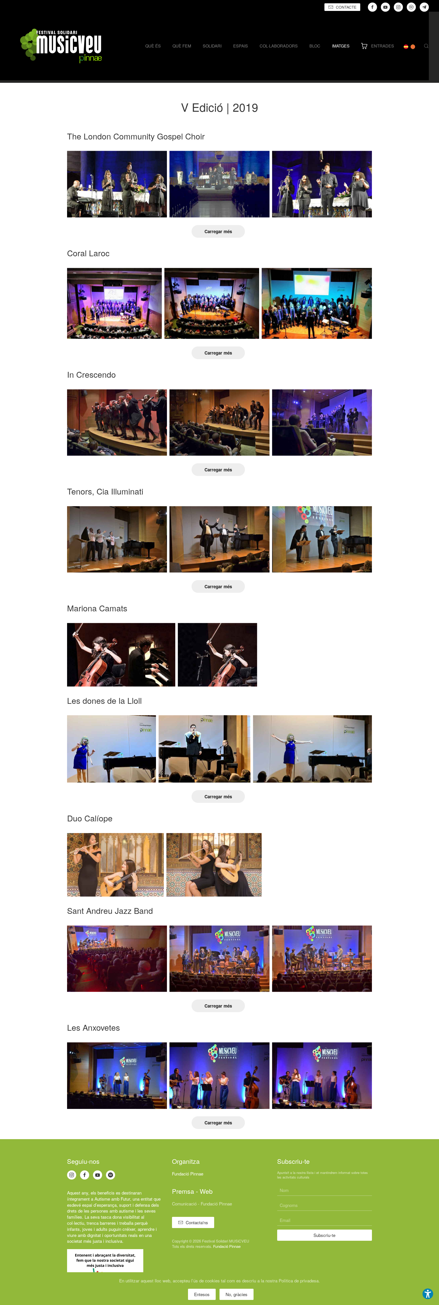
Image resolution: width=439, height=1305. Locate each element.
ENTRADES (382, 46)
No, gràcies (236, 1294)
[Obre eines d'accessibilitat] (428, 1294)
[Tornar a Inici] (61, 46)
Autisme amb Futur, (113, 1199)
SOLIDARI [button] (212, 46)
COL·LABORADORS (279, 46)
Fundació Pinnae (187, 1173)
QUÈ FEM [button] (182, 46)
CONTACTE (346, 7)
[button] (426, 46)
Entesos (202, 1294)
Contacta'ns (197, 1222)
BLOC (314, 46)
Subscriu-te (324, 1235)
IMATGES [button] (341, 46)
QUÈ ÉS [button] (153, 46)
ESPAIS (240, 46)
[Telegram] (424, 7)
